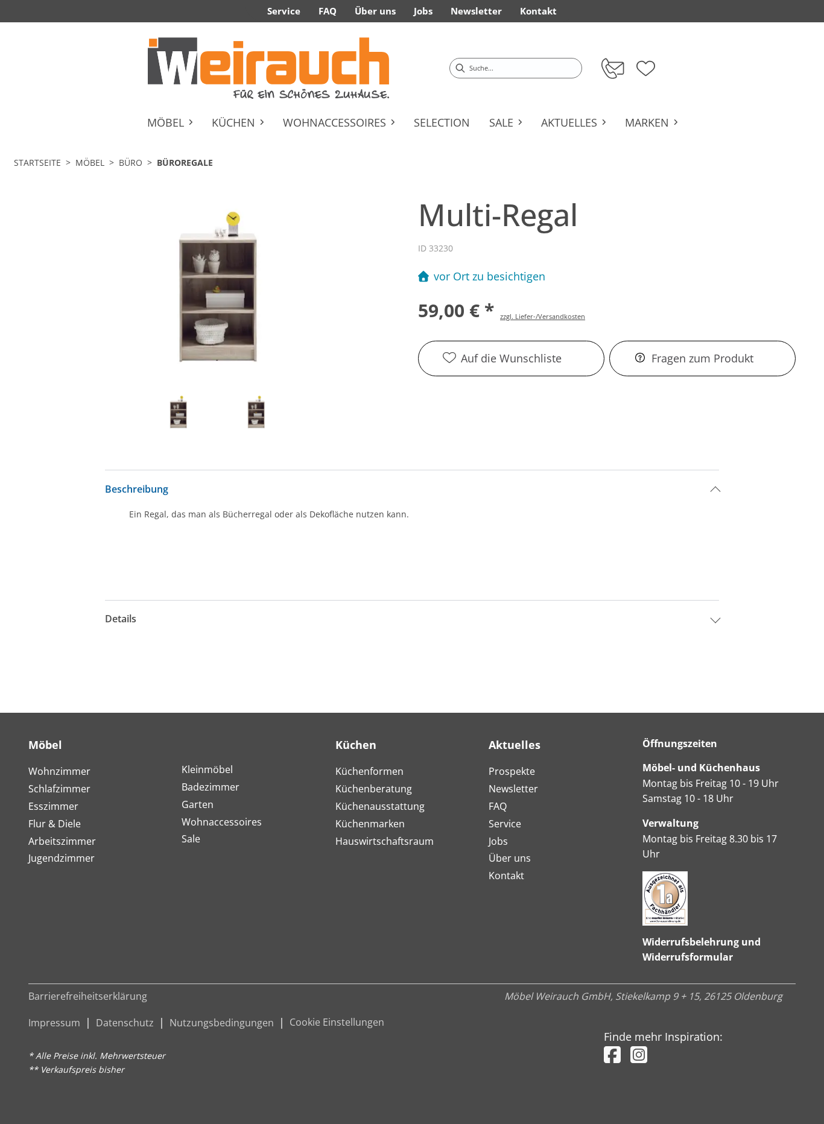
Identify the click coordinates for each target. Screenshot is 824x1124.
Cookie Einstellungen (337, 1022)
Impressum (54, 1022)
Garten (198, 804)
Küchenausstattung (380, 806)
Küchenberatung (373, 788)
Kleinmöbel (207, 769)
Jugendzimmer (61, 858)
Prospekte (512, 771)
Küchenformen (369, 771)
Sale (191, 838)
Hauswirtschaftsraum (384, 841)
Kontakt (506, 875)
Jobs (498, 841)
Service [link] (283, 11)
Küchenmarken (370, 823)
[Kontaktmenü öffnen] (612, 68)
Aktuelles (514, 744)
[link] (268, 68)
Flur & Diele (54, 823)
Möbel (89, 162)
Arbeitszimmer (62, 841)
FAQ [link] (328, 11)
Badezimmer (210, 787)
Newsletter (513, 788)
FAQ (498, 806)
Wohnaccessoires (222, 822)
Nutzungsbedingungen (222, 1022)
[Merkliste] (645, 64)
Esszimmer (53, 806)
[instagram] (638, 1054)
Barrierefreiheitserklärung (87, 996)
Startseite (37, 162)
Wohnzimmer (59, 771)
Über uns (510, 858)
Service (505, 823)
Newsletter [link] (476, 11)
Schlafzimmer (59, 788)
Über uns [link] (375, 11)
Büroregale (185, 162)
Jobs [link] (423, 11)
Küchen (355, 744)
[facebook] (612, 1054)
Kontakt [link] (538, 11)
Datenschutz (125, 1022)
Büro (130, 162)
